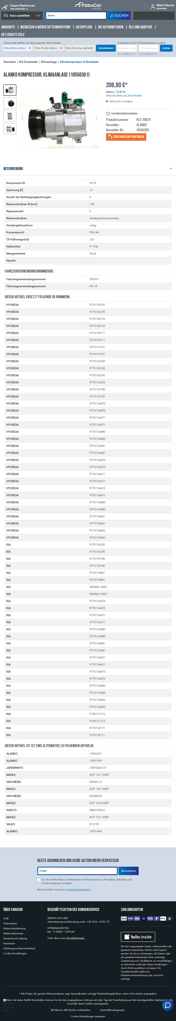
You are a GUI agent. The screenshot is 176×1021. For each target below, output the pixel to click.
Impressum (9, 943)
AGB (6, 918)
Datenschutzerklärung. (78, 889)
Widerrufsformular (13, 933)
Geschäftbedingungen (112, 1010)
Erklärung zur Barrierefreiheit (19, 948)
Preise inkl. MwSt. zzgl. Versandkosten (124, 95)
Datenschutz (10, 923)
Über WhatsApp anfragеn (128, 137)
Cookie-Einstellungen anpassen (88, 1016)
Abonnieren (128, 871)
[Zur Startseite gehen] (88, 6)
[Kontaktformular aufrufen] (167, 1005)
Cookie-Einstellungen (15, 953)
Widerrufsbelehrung (14, 928)
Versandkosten (78, 993)
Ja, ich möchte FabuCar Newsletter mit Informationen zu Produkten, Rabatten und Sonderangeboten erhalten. (86, 881)
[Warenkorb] (154, 16)
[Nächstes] (96, 118)
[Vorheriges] (22, 118)
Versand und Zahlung (15, 938)
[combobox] (18, 48)
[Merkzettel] (145, 7)
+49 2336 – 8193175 (98, 921)
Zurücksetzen (105, 48)
